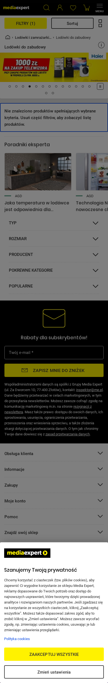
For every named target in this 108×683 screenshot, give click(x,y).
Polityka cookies (17, 638)
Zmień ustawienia (54, 672)
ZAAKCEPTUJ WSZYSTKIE (54, 654)
